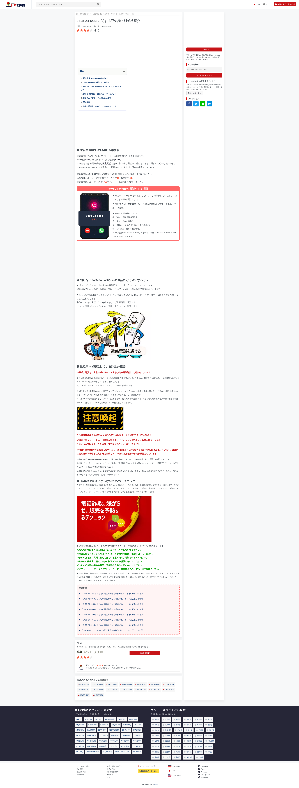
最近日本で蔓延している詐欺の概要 (97, 98)
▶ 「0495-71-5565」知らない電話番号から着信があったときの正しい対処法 (111, 609)
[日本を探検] (15, 4)
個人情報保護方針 (113, 772)
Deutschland (175, 766)
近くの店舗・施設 (83, 766)
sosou (156, 784)
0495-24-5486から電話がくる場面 (96, 82)
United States (176, 775)
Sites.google (205, 775)
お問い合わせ (111, 769)
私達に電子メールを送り (148, 771)
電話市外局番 (81, 772)
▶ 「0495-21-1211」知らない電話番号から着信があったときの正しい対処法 (111, 630)
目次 (82, 71)
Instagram (204, 777)
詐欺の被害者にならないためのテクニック (99, 106)
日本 (173, 771)
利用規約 (110, 775)
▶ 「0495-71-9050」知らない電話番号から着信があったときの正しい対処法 (111, 599)
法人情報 (80, 769)
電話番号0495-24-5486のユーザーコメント (99, 94)
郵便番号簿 (80, 775)
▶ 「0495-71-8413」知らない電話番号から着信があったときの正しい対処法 (111, 625)
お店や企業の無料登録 (114, 766)
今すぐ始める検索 (204, 75)
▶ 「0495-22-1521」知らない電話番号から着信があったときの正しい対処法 (111, 594)
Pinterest (203, 772)
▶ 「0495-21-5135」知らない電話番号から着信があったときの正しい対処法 (111, 604)
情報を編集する (193, 93)
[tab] (128, 71)
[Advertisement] (128, 49)
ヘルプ (109, 777)
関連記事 (86, 102)
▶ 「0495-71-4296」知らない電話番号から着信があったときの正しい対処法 (111, 615)
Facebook (204, 766)
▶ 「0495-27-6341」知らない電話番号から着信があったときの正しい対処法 (111, 620)
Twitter (203, 769)
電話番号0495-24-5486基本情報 (95, 78)
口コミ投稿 (143, 653)
